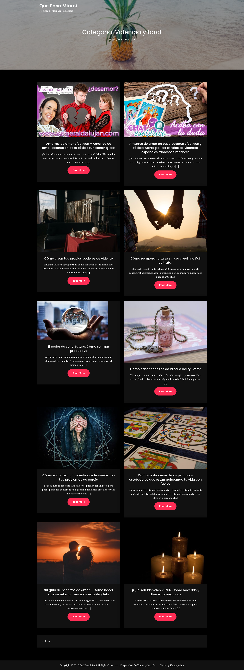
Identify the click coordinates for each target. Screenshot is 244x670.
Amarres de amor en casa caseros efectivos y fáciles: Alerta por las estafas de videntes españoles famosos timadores (165, 147)
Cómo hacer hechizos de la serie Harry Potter (165, 369)
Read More (78, 170)
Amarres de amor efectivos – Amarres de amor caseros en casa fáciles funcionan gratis (78, 145)
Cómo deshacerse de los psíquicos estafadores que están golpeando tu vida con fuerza (165, 479)
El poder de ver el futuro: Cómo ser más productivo (78, 348)
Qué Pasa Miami (58, 6)
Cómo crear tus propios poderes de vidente (78, 258)
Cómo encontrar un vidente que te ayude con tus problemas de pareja (78, 477)
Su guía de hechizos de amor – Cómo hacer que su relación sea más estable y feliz (78, 592)
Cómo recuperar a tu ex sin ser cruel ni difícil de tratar (165, 260)
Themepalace (144, 665)
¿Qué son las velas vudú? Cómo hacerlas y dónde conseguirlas (165, 592)
